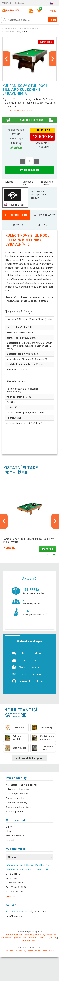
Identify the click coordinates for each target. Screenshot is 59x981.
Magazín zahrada (15, 836)
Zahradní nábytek (29, 940)
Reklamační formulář (17, 794)
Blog (8, 831)
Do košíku (47, 548)
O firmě (10, 827)
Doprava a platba (28, 183)
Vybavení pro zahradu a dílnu (28, 937)
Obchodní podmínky (16, 802)
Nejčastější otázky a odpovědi (22, 785)
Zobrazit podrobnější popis (17, 110)
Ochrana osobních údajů (19, 807)
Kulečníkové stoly (11, 31)
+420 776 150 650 (15, 911)
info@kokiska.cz (15, 916)
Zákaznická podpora (47, 183)
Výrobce (9, 182)
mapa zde (10, 896)
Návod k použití (17, 205)
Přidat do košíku (29, 169)
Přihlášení (6, 3)
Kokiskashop (9, 28)
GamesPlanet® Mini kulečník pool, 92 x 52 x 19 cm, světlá (28, 540)
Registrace (19, 3)
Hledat (52, 19)
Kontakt (10, 840)
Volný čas (24, 28)
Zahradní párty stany (34, 934)
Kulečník (36, 28)
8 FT (26, 31)
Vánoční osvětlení (12, 934)
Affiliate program (15, 811)
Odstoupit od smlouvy (17, 789)
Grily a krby (51, 937)
